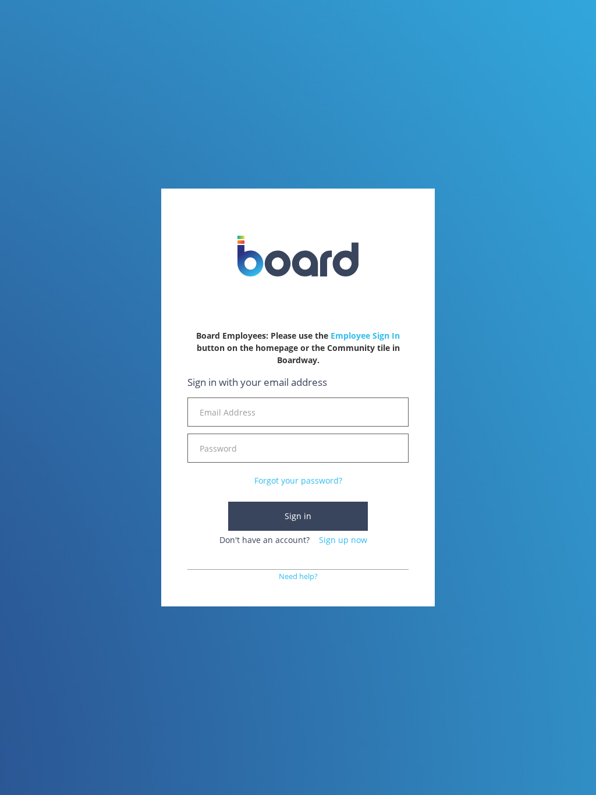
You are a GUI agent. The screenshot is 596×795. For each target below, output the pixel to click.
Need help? (298, 576)
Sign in (298, 515)
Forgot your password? (298, 480)
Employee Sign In (365, 335)
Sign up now (343, 539)
